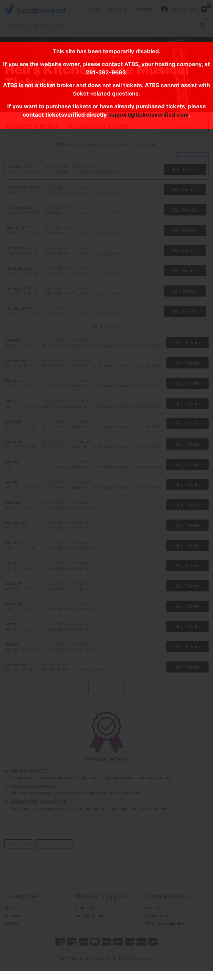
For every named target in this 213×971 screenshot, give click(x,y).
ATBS (131, 64)
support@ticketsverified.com (148, 114)
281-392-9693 (106, 72)
